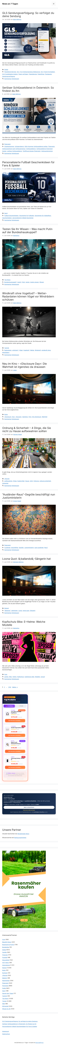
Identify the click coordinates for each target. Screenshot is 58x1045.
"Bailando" (7, 610)
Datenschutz (6, 1034)
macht (19, 282)
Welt (3, 1003)
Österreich (7, 144)
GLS (18, 72)
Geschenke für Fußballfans (43, 215)
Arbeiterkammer (9, 146)
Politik (4, 988)
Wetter (32, 350)
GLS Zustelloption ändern (10, 74)
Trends (4, 1001)
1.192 (9, 687)
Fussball (4, 957)
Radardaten (7, 350)
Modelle (37, 677)
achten (6, 677)
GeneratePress (39, 1042)
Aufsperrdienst (19, 146)
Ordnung (36, 481)
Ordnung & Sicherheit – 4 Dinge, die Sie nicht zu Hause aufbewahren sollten (26, 429)
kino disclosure (36, 417)
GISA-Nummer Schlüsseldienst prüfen (36, 146)
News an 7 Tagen (10, 4)
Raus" (46, 547)
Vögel (21, 350)
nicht (31, 481)
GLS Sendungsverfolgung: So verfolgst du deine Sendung (19, 1021)
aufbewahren (8, 481)
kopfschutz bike (29, 677)
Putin (23, 282)
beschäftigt (14, 547)
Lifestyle (6, 478)
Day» (13, 417)
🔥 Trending (9, 706)
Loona (20, 610)
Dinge (15, 481)
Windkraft (38, 350)
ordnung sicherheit (45, 481)
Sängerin (32, 610)
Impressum (5, 1031)
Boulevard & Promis (8, 944)
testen (28, 282)
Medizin (4, 978)
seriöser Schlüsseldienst (14, 151)
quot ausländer (39, 547)
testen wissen (34, 282)
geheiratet (14, 610)
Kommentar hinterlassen (11, 79)
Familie (4, 952)
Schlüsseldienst (31, 149)
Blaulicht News (6, 942)
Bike (10, 677)
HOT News (5, 962)
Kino (30, 417)
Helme (14, 677)
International (6, 965)
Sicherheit (5, 483)
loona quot (26, 610)
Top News (7, 280)
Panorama (5, 985)
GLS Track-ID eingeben (48, 72)
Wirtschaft (5, 1006)
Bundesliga (5, 947)
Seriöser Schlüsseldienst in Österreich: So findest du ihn (19, 1024)
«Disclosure (7, 417)
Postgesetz (48, 74)
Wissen (41, 282)
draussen (18, 417)
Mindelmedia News (23, 834)
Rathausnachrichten (20, 837)
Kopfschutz (20, 677)
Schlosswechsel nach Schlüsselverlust (13, 149)
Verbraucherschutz (47, 151)
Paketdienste (33, 74)
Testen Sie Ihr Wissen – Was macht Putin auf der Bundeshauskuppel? (27, 230)
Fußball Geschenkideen (11, 215)
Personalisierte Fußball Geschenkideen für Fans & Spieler (19, 1026)
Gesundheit (5, 960)
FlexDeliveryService (10, 72)
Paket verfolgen (23, 74)
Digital (6, 69)
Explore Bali (20, 481)
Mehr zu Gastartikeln (29, 807)
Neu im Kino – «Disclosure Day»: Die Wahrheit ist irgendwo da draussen (24, 365)
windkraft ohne (46, 350)
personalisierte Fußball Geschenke (22, 218)
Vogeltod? (26, 350)
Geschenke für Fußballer (26, 215)
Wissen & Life (6, 1009)
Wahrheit (44, 417)
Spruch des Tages (7, 993)
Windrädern (5, 352)
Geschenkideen (7, 218)
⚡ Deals (21, 706)
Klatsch (6, 608)
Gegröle (21, 547)
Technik (6, 348)
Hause (27, 481)
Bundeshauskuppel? (10, 282)
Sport (6, 213)
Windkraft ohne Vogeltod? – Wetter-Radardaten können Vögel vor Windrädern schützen (28, 296)
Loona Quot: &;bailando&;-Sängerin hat (26, 558)
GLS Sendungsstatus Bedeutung (30, 72)
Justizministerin (29, 547)
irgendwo (25, 417)
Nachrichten (6, 980)
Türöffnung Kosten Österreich (31, 151)
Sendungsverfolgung (8, 76)
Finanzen (5, 955)
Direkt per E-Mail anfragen (29, 810)
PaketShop (41, 74)
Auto (5, 674)
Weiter (15, 687)
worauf (43, 677)
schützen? (15, 350)
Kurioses (4, 973)
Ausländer (7, 547)
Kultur (6, 414)
